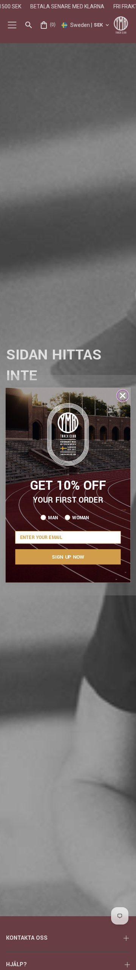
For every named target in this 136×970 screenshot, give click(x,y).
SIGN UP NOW (68, 556)
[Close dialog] (122, 395)
